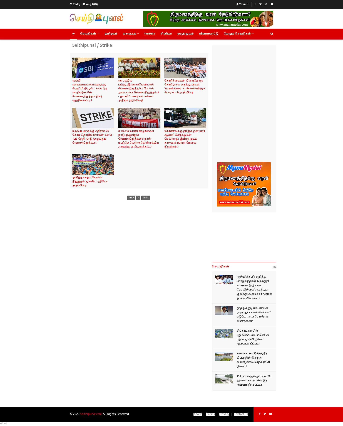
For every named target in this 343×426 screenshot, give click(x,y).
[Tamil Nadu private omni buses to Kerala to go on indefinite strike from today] (185, 118)
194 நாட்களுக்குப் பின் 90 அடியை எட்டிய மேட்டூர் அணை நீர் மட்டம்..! (253, 380)
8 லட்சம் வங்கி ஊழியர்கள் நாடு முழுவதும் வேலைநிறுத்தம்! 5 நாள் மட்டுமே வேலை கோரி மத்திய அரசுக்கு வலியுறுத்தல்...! (138, 139)
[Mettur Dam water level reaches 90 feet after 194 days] (224, 378)
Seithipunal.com (91, 414)
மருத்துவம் (185, 33)
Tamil (242, 4)
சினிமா (166, 33)
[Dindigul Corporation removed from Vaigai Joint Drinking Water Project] (224, 356)
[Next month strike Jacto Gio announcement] (93, 164)
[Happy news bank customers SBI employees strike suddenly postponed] (93, 68)
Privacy (224, 414)
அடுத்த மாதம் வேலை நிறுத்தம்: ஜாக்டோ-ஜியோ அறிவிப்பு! (90, 181)
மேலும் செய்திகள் (237, 33)
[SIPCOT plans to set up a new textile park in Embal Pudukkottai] (224, 333)
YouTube (149, 33)
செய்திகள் (88, 33)
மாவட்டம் (129, 33)
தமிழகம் (111, 33)
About (198, 414)
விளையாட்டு (208, 33)
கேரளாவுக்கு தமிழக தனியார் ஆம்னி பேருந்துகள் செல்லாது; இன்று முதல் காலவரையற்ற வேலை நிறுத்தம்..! (184, 139)
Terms (210, 414)
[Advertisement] (244, 103)
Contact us (241, 414)
